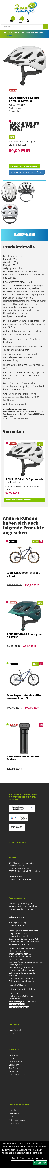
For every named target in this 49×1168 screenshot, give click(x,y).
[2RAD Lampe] (25, 8)
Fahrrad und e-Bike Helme (32, 32)
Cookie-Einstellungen (22, 1158)
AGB (11, 1116)
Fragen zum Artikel (24, 234)
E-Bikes (12, 1058)
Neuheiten (14, 1071)
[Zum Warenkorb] (11, 21)
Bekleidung (14, 32)
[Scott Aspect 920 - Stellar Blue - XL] (24, 567)
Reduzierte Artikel (17, 1074)
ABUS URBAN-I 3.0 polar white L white (24, 480)
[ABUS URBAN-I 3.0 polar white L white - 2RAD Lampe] (24, 459)
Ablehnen (41, 1158)
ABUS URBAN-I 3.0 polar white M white (24, 99)
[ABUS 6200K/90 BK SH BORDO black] (24, 750)
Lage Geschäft (15, 1030)
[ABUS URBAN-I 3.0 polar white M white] (24, 66)
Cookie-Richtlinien (33, 1152)
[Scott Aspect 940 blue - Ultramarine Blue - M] (24, 689)
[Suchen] (45, 26)
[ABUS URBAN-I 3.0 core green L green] (24, 628)
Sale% (11, 1033)
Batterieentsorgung (18, 1120)
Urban (10, 35)
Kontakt (12, 1110)
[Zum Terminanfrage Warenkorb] (20, 21)
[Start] (5, 32)
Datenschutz (14, 1113)
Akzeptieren (40, 1162)
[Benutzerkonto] (27, 20)
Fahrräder (13, 1055)
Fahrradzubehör (16, 1061)
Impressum (14, 1123)
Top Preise (13, 1068)
